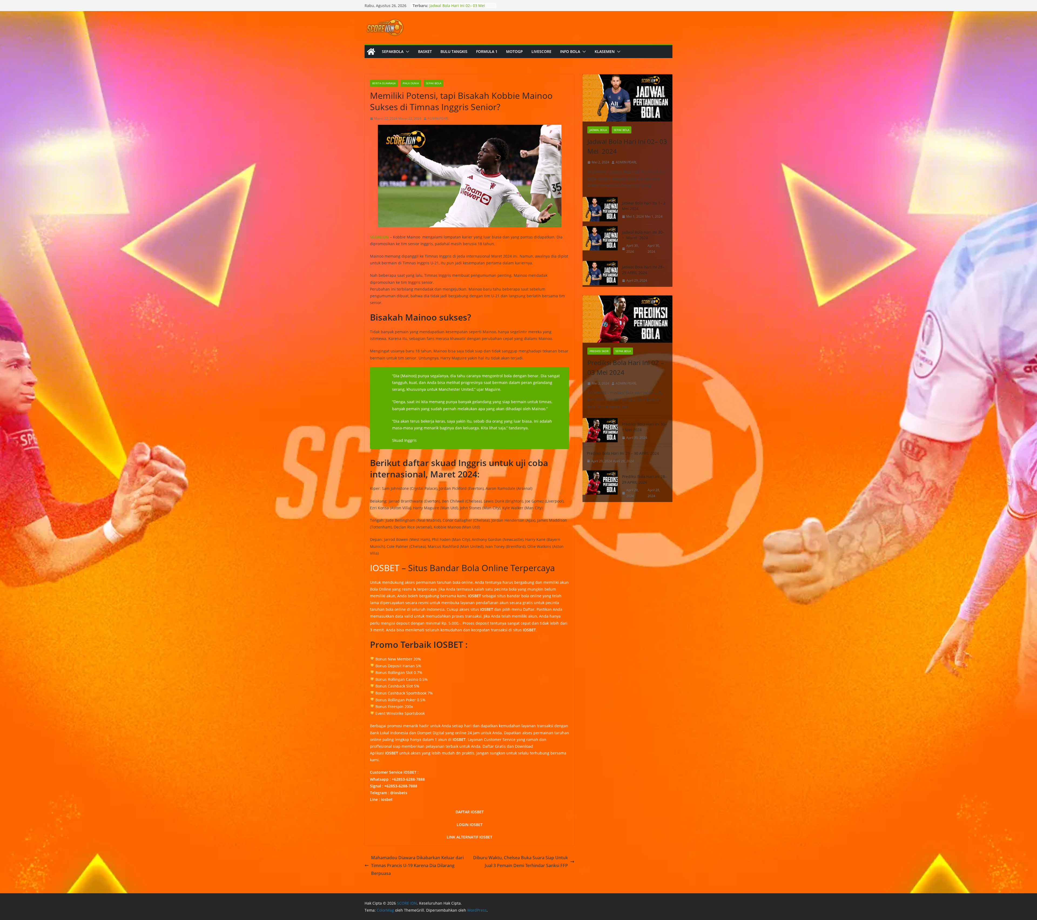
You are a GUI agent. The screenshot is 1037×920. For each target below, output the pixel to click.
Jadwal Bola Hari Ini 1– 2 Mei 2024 (643, 205)
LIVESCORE (541, 51)
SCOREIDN (379, 237)
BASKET (425, 51)
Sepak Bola (433, 83)
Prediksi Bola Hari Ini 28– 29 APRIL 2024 (644, 479)
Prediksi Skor (599, 351)
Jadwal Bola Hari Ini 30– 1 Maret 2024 (643, 235)
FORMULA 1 (486, 51)
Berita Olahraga (384, 83)
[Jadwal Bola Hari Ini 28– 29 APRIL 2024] (600, 274)
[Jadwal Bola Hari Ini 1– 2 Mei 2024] (600, 210)
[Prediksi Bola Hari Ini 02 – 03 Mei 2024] (627, 319)
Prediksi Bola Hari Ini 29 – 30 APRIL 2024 (623, 453)
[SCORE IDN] (371, 51)
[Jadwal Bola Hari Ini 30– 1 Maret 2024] (600, 242)
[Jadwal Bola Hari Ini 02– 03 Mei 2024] (627, 98)
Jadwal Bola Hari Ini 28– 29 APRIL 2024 (643, 269)
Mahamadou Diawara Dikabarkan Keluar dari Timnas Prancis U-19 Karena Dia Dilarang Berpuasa (417, 865)
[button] (406, 51)
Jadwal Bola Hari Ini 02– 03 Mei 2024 (627, 146)
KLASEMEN (605, 51)
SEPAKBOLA (392, 51)
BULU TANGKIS (453, 51)
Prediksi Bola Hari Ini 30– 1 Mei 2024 (644, 427)
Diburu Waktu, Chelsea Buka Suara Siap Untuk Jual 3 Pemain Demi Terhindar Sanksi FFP (520, 861)
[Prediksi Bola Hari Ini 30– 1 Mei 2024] (600, 431)
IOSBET (384, 568)
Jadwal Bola (598, 130)
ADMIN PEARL (438, 118)
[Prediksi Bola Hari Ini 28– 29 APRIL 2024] (600, 486)
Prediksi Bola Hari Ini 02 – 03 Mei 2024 (625, 367)
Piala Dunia (411, 83)
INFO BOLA (570, 51)
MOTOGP (514, 51)
